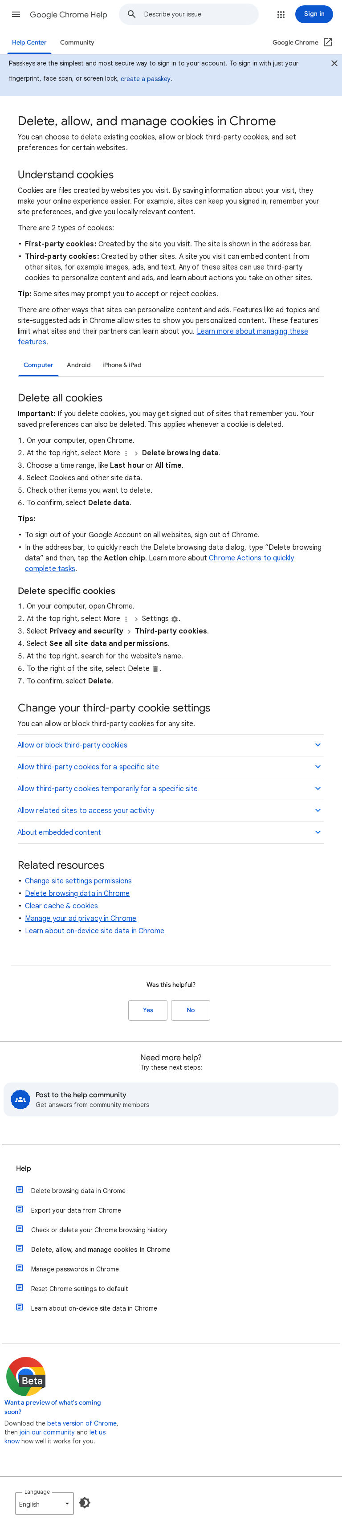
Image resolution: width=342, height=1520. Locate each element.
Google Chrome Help (68, 15)
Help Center (29, 42)
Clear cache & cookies (61, 906)
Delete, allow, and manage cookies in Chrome (101, 1250)
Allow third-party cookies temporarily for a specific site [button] (107, 789)
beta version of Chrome (82, 1423)
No (191, 1010)
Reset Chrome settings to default (79, 1289)
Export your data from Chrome (76, 1210)
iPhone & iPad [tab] (122, 365)
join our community (47, 1432)
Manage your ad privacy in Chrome (81, 918)
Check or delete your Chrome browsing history (99, 1230)
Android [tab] (79, 365)
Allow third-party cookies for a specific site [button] (88, 767)
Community (77, 42)
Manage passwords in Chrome (75, 1269)
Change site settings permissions (78, 881)
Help (23, 1168)
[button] (16, 14)
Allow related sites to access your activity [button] (85, 810)
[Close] (334, 64)
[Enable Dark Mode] (84, 1502)
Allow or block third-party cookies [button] (72, 745)
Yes (148, 1010)
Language (37, 1491)
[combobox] (201, 14)
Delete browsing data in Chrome (77, 893)
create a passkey (146, 79)
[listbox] (44, 1503)
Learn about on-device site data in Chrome (94, 931)
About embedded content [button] (59, 832)
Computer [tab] (38, 365)
